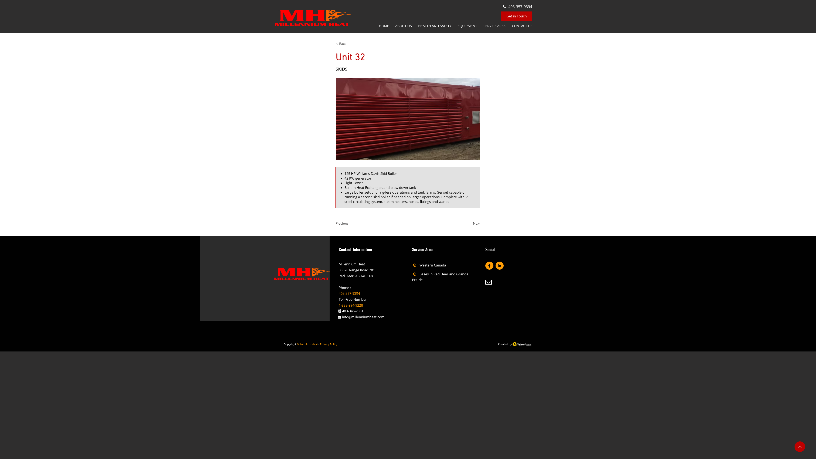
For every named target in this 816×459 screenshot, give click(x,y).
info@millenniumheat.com (363, 317)
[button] (494, 26)
